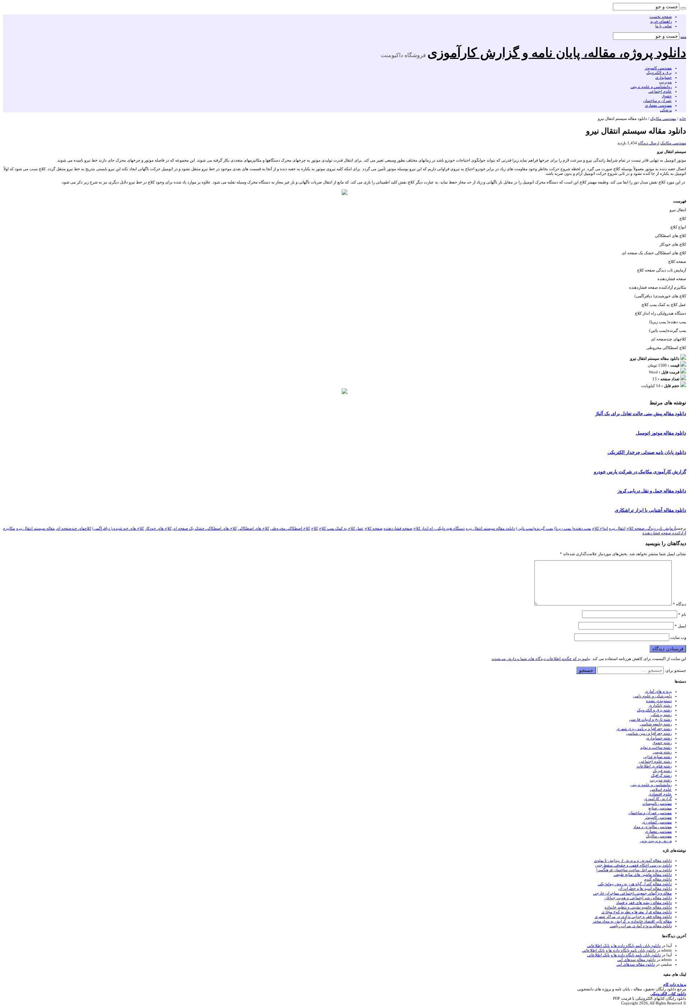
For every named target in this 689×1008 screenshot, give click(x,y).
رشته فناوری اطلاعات (654, 766)
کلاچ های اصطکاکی (253, 528)
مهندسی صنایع (660, 808)
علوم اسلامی (661, 789)
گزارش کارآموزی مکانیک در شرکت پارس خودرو (640, 471)
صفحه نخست (661, 16)
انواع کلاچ (600, 528)
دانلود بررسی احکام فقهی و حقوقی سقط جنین (633, 865)
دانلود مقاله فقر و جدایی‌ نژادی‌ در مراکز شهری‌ (633, 916)
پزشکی (666, 110)
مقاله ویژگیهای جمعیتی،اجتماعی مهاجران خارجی (632, 893)
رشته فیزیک (662, 770)
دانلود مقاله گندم (658, 879)
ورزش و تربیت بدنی (656, 841)
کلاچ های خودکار (158, 528)
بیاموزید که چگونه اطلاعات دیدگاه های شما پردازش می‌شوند (541, 658)
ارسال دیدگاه (648, 143)
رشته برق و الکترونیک (654, 710)
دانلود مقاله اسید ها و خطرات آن (645, 888)
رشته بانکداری (660, 705)
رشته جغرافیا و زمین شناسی (649, 733)
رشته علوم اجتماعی (655, 761)
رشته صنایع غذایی (657, 756)
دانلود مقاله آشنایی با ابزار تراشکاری (650, 510)
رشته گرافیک (661, 775)
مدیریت (665, 82)
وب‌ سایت (678, 637)
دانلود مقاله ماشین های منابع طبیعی (643, 874)
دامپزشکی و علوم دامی (652, 696)
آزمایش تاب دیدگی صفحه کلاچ (651, 528)
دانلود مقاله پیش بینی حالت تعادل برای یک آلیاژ (640, 413)
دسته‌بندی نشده (659, 700)
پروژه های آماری (658, 691)
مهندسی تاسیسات (657, 803)
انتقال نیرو (617, 528)
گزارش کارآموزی (658, 798)
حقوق (667, 96)
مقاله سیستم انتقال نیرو (35, 528)
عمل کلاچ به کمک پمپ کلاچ (341, 528)
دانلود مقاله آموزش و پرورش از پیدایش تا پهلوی (633, 860)
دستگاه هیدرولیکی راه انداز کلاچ (439, 528)
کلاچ (314, 528)
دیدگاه (679, 604)
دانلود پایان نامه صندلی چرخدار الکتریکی (647, 452)
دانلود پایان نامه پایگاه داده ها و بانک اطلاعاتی (624, 945)
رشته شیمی (662, 752)
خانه (682, 118)
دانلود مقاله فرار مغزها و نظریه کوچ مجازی (636, 912)
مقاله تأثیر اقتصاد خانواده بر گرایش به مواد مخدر (632, 921)
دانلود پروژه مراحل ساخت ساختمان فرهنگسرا (634, 870)
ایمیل (680, 626)
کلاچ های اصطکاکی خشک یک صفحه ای (205, 528)
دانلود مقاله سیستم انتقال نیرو (490, 528)
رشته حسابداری (659, 738)
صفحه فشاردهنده (398, 528)
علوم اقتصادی (660, 794)
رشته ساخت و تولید (656, 747)
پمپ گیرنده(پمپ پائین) (534, 528)
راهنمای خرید (661, 21)
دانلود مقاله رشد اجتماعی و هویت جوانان (638, 898)
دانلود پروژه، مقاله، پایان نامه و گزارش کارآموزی (556, 53)
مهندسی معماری (658, 105)
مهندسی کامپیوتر (658, 68)
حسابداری (663, 77)
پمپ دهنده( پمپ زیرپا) (572, 528)
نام (682, 614)
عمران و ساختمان (657, 100)
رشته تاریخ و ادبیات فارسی (650, 719)
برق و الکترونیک (659, 72)
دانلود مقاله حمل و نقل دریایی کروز (652, 490)
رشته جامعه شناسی (656, 724)
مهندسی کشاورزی (657, 822)
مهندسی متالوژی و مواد (652, 826)
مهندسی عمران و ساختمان (650, 812)
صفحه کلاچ (374, 528)
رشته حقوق (662, 742)
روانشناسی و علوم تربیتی (651, 86)
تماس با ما (663, 26)
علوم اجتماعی (660, 91)
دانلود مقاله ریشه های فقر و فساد (644, 902)
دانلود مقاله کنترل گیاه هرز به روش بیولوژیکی (635, 884)
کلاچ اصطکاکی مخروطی (290, 528)
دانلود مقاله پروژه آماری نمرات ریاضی (641, 926)
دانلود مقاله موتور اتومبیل (661, 433)
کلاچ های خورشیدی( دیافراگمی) (118, 528)
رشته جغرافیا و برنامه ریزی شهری (644, 728)
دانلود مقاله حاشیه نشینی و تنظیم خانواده (638, 907)
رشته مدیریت (661, 780)
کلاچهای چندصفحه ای (73, 528)
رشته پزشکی (661, 714)
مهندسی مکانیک (663, 118)
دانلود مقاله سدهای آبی (636, 959)
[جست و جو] (683, 8)
